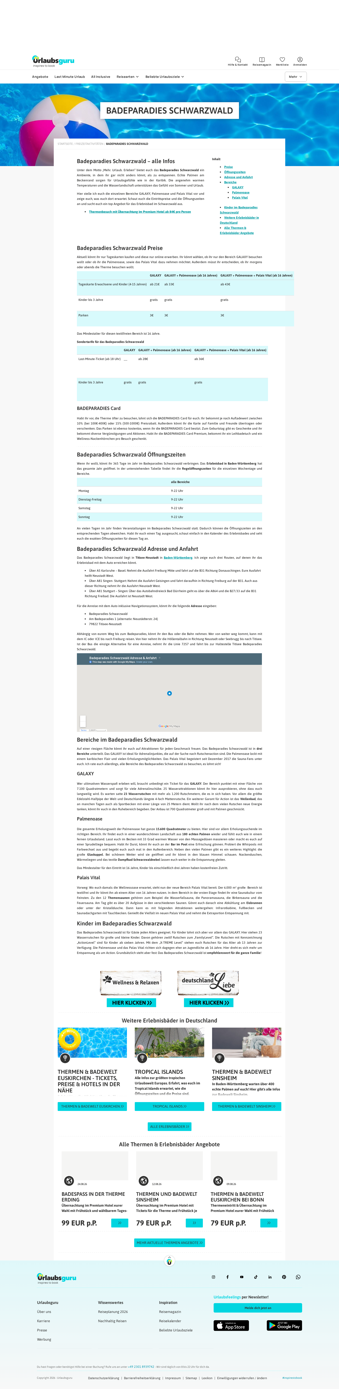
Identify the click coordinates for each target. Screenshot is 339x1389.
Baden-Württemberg (178, 557)
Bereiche (230, 182)
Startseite (65, 143)
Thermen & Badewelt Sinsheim (245, 1106)
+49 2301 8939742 (141, 1366)
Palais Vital (240, 197)
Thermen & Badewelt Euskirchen (91, 1106)
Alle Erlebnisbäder (167, 1126)
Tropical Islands (168, 1106)
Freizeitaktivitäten (89, 143)
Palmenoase (241, 192)
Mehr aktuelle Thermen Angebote (168, 1243)
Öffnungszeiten (235, 172)
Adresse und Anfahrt (238, 177)
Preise (228, 167)
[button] (258, 1308)
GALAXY (237, 187)
